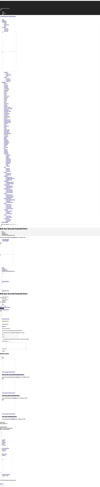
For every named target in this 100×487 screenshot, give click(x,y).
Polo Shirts (6, 97)
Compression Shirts (7, 119)
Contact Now (2, 308)
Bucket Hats (6, 139)
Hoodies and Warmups (7, 198)
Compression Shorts (7, 121)
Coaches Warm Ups (9, 187)
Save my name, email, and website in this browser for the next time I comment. (16, 339)
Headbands (8, 163)
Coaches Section (6, 184)
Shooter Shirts (6, 24)
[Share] (1, 485)
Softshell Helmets (7, 113)
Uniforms (5, 93)
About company (4, 454)
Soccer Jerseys (8, 216)
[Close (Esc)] (0, 485)
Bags (5, 167)
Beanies (5, 138)
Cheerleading (6, 181)
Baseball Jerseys (9, 173)
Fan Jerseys (6, 28)
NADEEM (14, 237)
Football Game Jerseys (9, 196)
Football (5, 77)
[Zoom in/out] (3, 485)
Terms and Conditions (5, 448)
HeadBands (6, 144)
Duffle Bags (6, 151)
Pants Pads (6, 114)
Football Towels (6, 142)
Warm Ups (5, 98)
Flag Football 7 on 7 (7, 188)
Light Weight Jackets (7, 111)
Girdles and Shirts (9, 211)
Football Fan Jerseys (9, 194)
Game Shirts (6, 86)
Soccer (5, 214)
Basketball (6, 72)
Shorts (5, 26)
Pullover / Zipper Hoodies (8, 108)
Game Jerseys (6, 29)
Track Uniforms (6, 89)
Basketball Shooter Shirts (10, 178)
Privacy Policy (4, 449)
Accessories (6, 153)
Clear (3, 304)
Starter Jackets (6, 131)
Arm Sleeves (6, 136)
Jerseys (5, 23)
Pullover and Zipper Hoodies (10, 199)
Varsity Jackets (6, 132)
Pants (5, 102)
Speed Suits (6, 91)
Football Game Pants (9, 197)
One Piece (5, 106)
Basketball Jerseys (9, 177)
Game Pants (6, 31)
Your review (4, 348)
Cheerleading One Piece (10, 182)
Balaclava (5, 137)
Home (3, 231)
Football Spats (6, 141)
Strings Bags (6, 152)
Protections (6, 209)
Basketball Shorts (9, 179)
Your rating (4, 341)
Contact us (4, 450)
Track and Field (6, 218)
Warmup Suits (6, 109)
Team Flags (6, 147)
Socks (5, 146)
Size (0, 302)
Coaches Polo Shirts (9, 186)
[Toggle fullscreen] (2, 485)
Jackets (5, 203)
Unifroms (5, 104)
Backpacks (6, 149)
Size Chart (3, 455)
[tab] (51, 322)
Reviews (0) (4, 326)
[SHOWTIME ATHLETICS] (4, 16)
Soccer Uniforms (9, 217)
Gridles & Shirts (6, 116)
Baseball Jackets (6, 129)
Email (3, 337)
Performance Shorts (7, 122)
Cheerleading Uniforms (10, 183)
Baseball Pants (8, 174)
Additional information (5, 318)
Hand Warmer (6, 143)
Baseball (5, 172)
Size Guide (3, 302)
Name (3, 334)
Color (1, 297)
